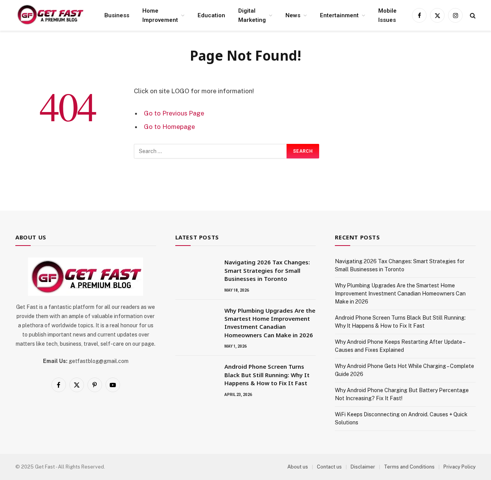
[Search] (472, 15)
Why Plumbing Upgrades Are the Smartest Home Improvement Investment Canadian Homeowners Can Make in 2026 (269, 323)
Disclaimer (363, 467)
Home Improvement (160, 15)
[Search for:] (210, 151)
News (292, 15)
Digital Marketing (252, 15)
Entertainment (339, 15)
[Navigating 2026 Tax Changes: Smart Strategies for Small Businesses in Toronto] (196, 272)
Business (116, 15)
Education (211, 15)
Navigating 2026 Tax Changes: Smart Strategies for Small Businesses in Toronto (267, 270)
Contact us (329, 467)
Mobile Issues (387, 15)
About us (297, 467)
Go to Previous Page (174, 113)
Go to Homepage (169, 126)
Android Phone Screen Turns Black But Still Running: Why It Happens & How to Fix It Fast (267, 375)
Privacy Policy (459, 467)
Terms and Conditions (409, 467)
